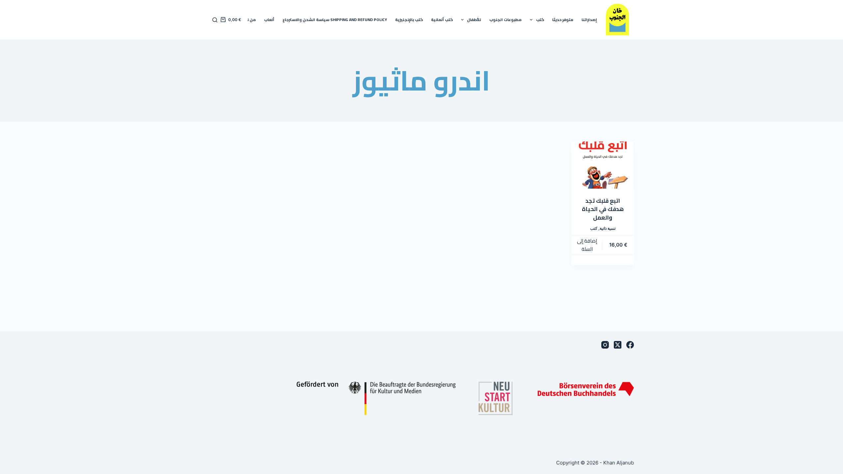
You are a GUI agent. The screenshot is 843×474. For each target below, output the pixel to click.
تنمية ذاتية (607, 228)
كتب (540, 19)
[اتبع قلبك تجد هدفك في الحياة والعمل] (602, 165)
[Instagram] (605, 345)
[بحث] (214, 19)
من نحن (248, 19)
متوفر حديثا (562, 19)
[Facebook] (630, 345)
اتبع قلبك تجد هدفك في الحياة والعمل (603, 209)
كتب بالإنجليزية (409, 19)
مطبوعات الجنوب (505, 19)
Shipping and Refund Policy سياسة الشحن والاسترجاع (335, 19)
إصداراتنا (589, 19)
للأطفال (474, 19)
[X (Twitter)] (617, 345)
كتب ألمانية (442, 19)
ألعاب (269, 19)
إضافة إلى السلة (587, 245)
